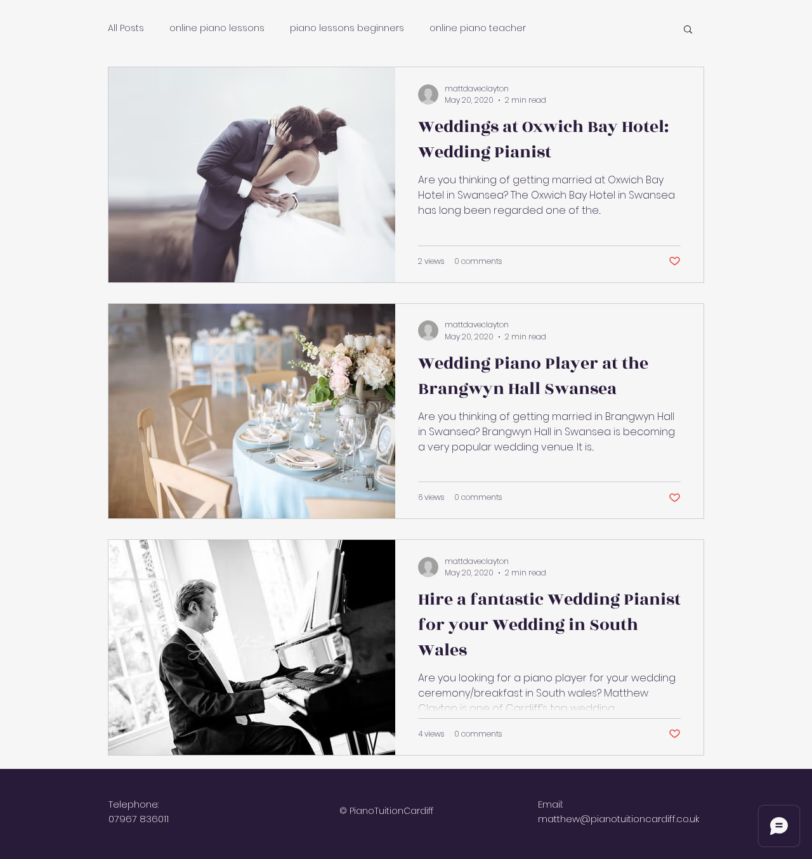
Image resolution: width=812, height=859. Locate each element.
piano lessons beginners (347, 28)
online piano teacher (477, 28)
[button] (688, 30)
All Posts (126, 28)
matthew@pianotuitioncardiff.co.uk (618, 818)
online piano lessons (217, 28)
